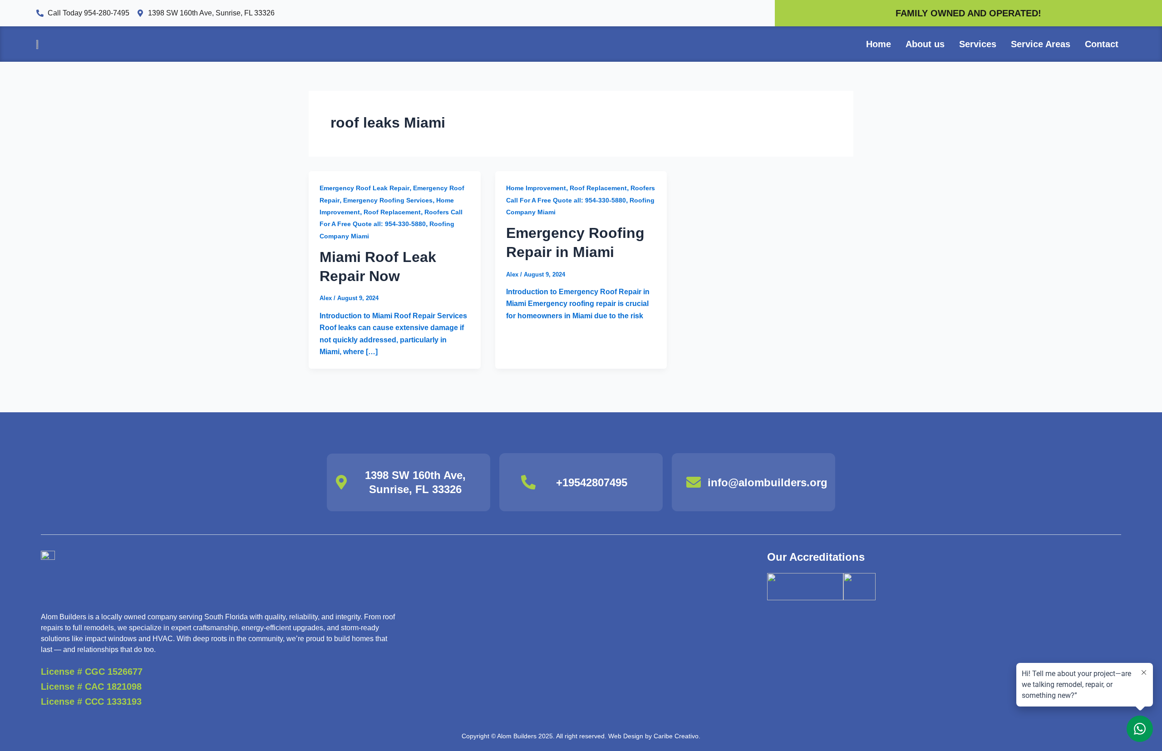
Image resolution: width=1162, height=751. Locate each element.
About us (925, 44)
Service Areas (1040, 44)
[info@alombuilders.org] (693, 482)
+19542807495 (591, 482)
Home (878, 44)
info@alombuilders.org (767, 482)
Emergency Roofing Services (388, 200)
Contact (1101, 44)
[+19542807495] (528, 482)
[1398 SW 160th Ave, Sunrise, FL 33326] (341, 482)
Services (977, 44)
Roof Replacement (392, 212)
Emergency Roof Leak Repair (364, 188)
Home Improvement (536, 188)
